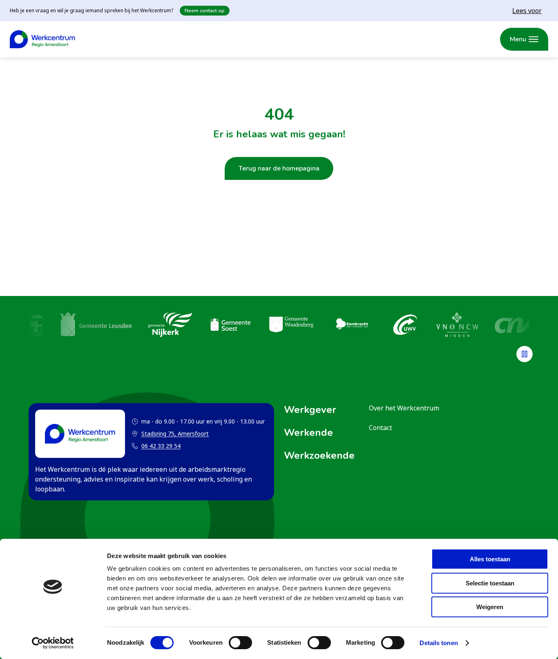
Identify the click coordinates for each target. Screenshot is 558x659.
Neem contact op (205, 10)
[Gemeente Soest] (230, 325)
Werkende (308, 432)
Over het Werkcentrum (404, 407)
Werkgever (310, 409)
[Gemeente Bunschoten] (36, 325)
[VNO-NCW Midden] (457, 325)
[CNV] (515, 325)
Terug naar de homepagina (279, 168)
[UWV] (405, 325)
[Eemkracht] (352, 325)
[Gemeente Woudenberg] (291, 325)
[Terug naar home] (42, 39)
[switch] (240, 642)
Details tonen (439, 642)
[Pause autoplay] (524, 354)
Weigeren (489, 606)
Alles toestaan (490, 559)
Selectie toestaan (490, 583)
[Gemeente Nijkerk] (170, 325)
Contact (380, 427)
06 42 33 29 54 (161, 446)
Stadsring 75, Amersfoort (170, 434)
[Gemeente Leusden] (96, 325)
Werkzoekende (319, 455)
